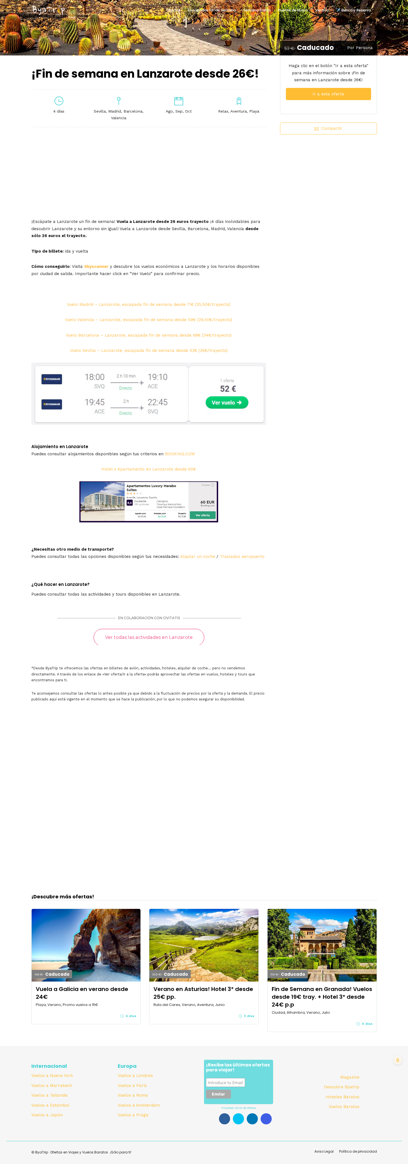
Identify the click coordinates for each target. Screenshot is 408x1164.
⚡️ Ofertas (170, 10)
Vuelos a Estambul (50, 1105)
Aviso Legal (324, 1151)
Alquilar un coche (197, 556)
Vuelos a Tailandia (49, 1095)
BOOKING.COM (180, 453)
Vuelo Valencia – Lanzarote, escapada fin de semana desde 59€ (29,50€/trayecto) (148, 319)
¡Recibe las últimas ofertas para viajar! (238, 1068)
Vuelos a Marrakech (51, 1085)
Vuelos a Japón (47, 1114)
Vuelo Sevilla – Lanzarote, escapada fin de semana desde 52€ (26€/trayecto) (149, 350)
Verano (322, 10)
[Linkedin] (252, 1118)
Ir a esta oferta (328, 94)
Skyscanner (96, 266)
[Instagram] (266, 1118)
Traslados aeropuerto (242, 556)
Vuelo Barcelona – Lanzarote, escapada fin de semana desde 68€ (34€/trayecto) (148, 335)
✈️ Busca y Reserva (353, 10)
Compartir (331, 128)
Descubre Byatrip (341, 1086)
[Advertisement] (328, 189)
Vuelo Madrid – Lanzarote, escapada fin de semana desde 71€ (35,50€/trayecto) (148, 304)
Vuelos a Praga (133, 1114)
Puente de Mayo (293, 10)
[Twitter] (238, 1118)
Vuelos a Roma (133, 1095)
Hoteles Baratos (342, 1096)
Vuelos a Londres (135, 1075)
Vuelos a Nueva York (52, 1075)
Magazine (349, 1077)
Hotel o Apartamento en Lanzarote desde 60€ (148, 469)
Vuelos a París (132, 1085)
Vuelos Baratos (344, 1106)
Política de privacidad (358, 1151)
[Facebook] (224, 1118)
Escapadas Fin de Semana (212, 10)
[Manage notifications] (397, 1060)
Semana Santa (257, 10)
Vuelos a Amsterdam (139, 1105)
